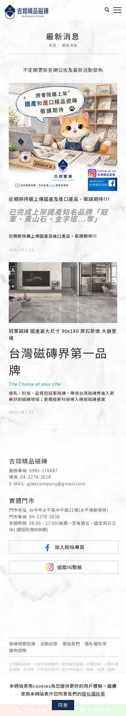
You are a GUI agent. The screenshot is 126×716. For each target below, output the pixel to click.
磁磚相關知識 (22, 644)
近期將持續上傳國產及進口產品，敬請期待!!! (59, 198)
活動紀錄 (49, 644)
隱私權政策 (93, 694)
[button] (107, 9)
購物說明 (18, 650)
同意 (63, 704)
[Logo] (26, 11)
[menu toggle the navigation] (117, 10)
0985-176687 (43, 470)
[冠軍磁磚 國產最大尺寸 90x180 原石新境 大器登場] (63, 292)
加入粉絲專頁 (70, 546)
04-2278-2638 (44, 516)
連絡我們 (71, 644)
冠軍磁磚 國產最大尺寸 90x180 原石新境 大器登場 (63, 334)
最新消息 (69, 45)
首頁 (52, 45)
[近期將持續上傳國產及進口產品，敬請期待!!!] (63, 136)
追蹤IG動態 (69, 567)
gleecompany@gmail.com (56, 483)
